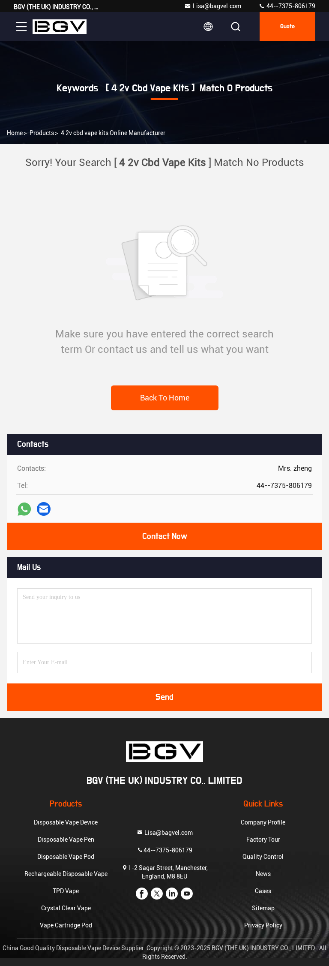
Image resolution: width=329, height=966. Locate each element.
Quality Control (263, 856)
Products (42, 132)
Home (15, 132)
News (263, 873)
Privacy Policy (263, 925)
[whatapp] (24, 509)
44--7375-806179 (290, 6)
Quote (287, 27)
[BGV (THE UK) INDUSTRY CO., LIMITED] (60, 26)
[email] (43, 509)
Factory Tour (263, 839)
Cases (263, 891)
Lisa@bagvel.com (217, 6)
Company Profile (263, 822)
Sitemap (263, 908)
